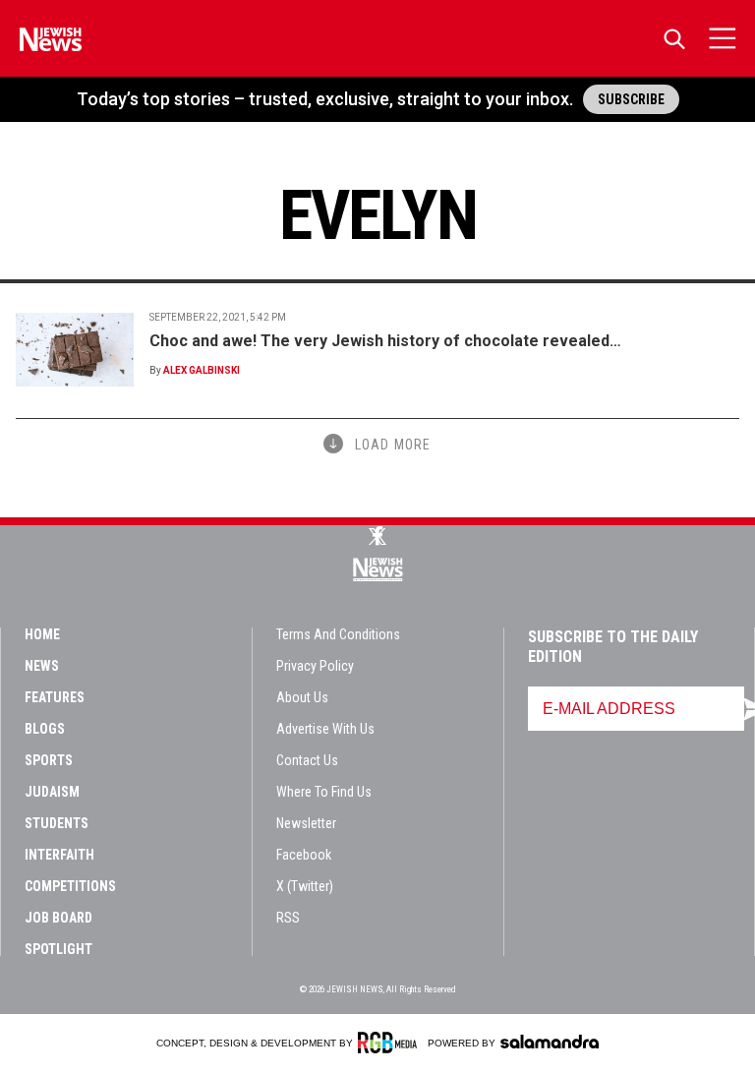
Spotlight (58, 949)
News (42, 666)
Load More (393, 444)
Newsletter (306, 823)
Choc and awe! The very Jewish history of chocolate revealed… (385, 340)
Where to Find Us (324, 792)
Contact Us (307, 760)
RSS (288, 917)
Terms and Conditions (338, 634)
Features (55, 697)
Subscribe (631, 99)
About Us (302, 697)
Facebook (303, 855)
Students (56, 823)
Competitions (70, 886)
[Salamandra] (549, 1041)
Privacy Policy (315, 666)
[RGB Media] (391, 1042)
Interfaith (59, 855)
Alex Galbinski (201, 370)
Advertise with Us (325, 729)
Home (42, 634)
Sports (49, 760)
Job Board (58, 917)
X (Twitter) (304, 886)
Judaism (52, 792)
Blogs (45, 729)
